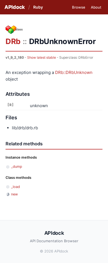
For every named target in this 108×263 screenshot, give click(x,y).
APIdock (14, 7)
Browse (78, 7)
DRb (13, 41)
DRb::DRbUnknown (73, 72)
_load (15, 187)
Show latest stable (41, 57)
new (14, 194)
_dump (16, 166)
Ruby (38, 7)
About (96, 7)
